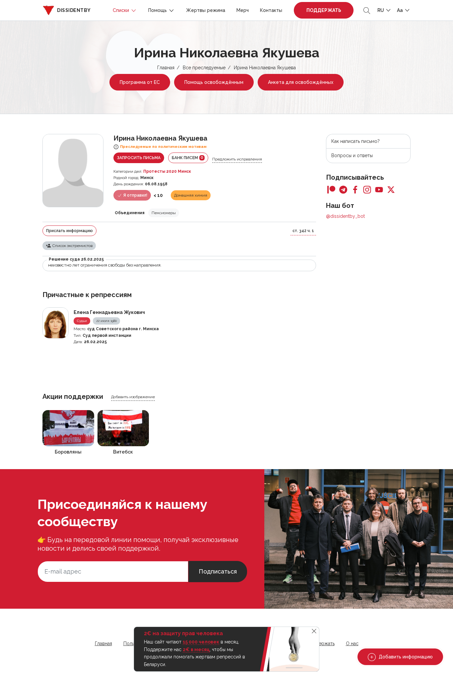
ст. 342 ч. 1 (303, 230)
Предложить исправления (237, 159)
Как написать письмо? (355, 141)
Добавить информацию (405, 656)
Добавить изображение (133, 397)
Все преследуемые (204, 67)
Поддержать (323, 10)
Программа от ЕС (140, 82)
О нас (352, 643)
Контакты (271, 10)
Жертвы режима (205, 10)
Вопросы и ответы (352, 155)
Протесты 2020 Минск (167, 171)
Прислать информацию (69, 230)
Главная (165, 67)
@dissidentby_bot (345, 216)
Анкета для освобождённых (300, 82)
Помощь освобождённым (213, 82)
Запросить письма (139, 157)
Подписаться (218, 571)
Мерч (242, 10)
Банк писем (187, 157)
